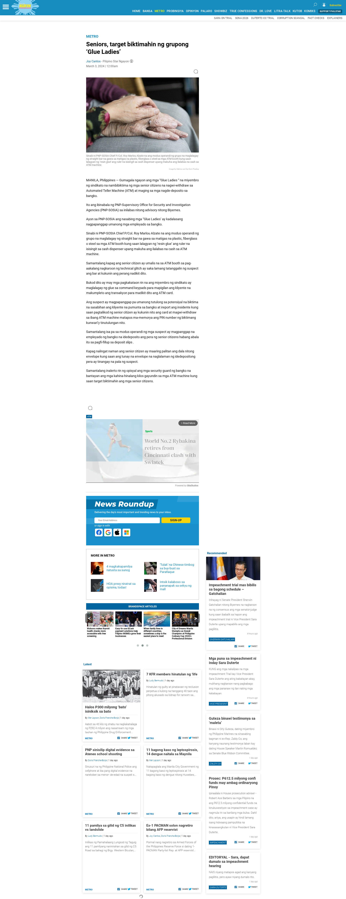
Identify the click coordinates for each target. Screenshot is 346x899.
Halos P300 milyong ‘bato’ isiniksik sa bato (106, 709)
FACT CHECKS (316, 18)
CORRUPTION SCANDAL (291, 18)
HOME (136, 11)
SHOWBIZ (220, 11)
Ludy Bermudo (156, 680)
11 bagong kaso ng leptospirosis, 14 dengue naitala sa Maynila (172, 752)
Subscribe (335, 5)
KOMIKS (309, 11)
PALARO (206, 11)
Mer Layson (93, 718)
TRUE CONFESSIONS (243, 11)
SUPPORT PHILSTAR (330, 11)
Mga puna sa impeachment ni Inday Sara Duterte (232, 660)
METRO (160, 11)
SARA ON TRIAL (223, 18)
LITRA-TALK (282, 11)
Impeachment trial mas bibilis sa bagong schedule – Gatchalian (232, 589)
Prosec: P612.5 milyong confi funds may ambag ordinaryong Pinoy (233, 782)
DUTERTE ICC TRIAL (262, 18)
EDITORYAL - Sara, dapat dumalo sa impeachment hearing (229, 861)
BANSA (147, 11)
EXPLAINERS (334, 18)
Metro (92, 36)
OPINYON (192, 11)
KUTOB (297, 11)
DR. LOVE (266, 11)
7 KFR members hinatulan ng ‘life (171, 674)
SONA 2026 (241, 18)
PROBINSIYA (175, 11)
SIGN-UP (176, 520)
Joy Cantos (93, 61)
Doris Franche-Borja (109, 718)
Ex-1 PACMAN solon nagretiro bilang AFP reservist (169, 827)
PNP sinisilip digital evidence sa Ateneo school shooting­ (109, 752)
